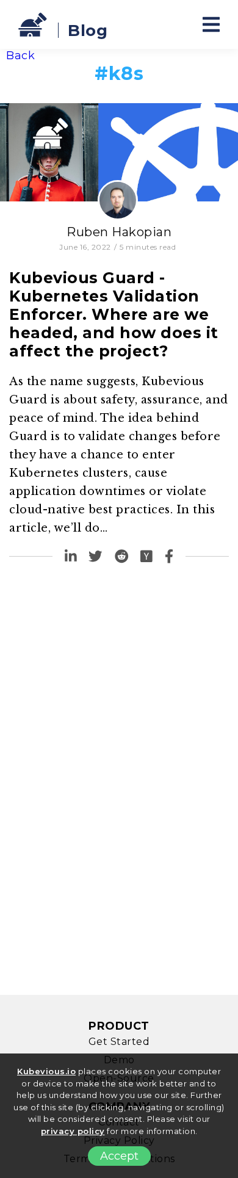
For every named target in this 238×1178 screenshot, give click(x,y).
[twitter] (95, 556)
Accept (119, 1156)
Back (20, 55)
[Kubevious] (33, 24)
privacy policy (73, 1131)
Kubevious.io (46, 1071)
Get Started (119, 1041)
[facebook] (169, 556)
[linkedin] (71, 556)
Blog (87, 30)
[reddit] (122, 556)
